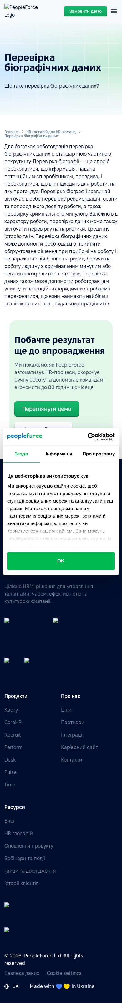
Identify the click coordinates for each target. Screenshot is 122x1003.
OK (60, 560)
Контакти (71, 759)
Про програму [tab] (99, 453)
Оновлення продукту (28, 846)
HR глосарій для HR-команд (51, 132)
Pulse (10, 772)
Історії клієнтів (21, 883)
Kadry (11, 710)
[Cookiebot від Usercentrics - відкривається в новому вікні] (88, 437)
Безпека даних (21, 973)
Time (9, 784)
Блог (9, 821)
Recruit (12, 735)
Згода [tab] (21, 453)
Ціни (66, 710)
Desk (10, 759)
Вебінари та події (24, 858)
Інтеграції (72, 735)
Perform (13, 747)
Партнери (72, 722)
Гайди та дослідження (30, 871)
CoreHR (13, 722)
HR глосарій (18, 833)
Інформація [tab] (59, 453)
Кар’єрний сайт (79, 747)
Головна (11, 132)
